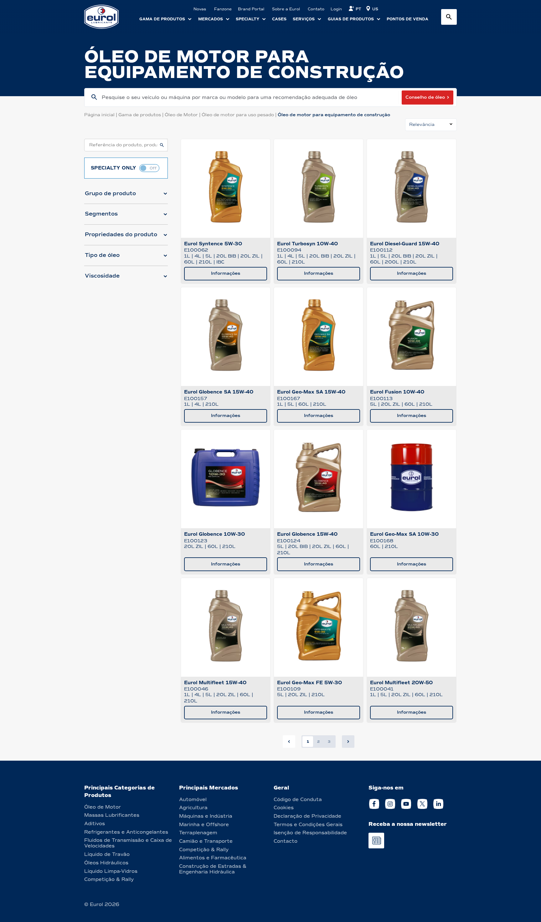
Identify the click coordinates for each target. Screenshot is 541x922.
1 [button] (308, 741)
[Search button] (449, 17)
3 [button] (329, 741)
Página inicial (101, 114)
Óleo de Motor (183, 114)
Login (336, 9)
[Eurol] (105, 17)
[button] (126, 196)
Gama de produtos (141, 114)
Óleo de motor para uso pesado (240, 114)
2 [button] (318, 741)
